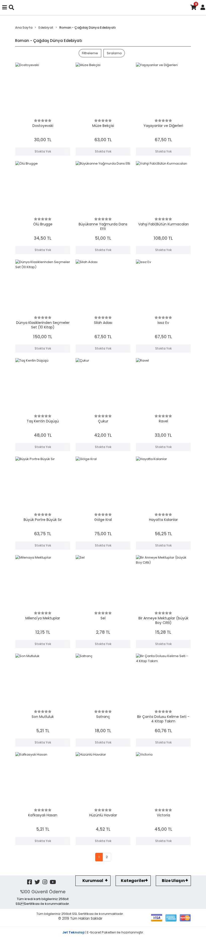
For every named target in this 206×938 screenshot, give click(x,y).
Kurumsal (92, 880)
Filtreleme (90, 53)
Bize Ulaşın (173, 880)
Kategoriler (133, 880)
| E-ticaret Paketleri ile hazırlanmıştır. (103, 932)
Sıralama (114, 53)
